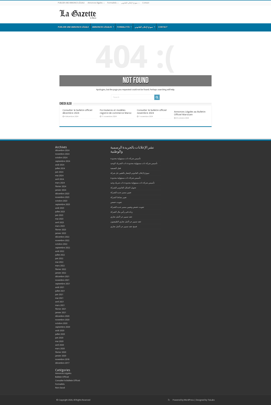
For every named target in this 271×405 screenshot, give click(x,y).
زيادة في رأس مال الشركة (121, 212)
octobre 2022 (61, 244)
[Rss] (169, 400)
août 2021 (59, 287)
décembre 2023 (62, 193)
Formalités (112, 3)
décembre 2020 (62, 316)
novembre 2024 (62, 154)
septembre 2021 (62, 283)
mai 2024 (59, 175)
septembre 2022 (62, 247)
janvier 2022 (60, 273)
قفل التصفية (115, 168)
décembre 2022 (62, 237)
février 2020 (60, 352)
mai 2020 (59, 341)
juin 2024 (59, 172)
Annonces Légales (63, 373)
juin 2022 (59, 258)
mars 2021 (60, 305)
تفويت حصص (116, 202)
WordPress (189, 400)
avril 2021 (59, 301)
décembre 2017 (62, 363)
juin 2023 (59, 215)
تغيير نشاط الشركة (118, 197)
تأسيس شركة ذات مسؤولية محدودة (125, 158)
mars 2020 (60, 348)
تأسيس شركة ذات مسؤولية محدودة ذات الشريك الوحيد (133, 163)
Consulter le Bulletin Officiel (67, 380)
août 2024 (59, 165)
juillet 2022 (60, 255)
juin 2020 (59, 338)
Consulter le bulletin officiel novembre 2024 (152, 111)
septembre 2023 (62, 204)
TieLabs (211, 400)
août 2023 (59, 208)
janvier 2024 (60, 190)
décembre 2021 (62, 276)
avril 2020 (59, 345)
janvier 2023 (60, 233)
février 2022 (60, 269)
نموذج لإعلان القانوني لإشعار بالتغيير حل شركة (129, 173)
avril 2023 (59, 222)
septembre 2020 (62, 327)
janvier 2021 (60, 312)
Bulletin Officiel (62, 377)
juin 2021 (59, 294)
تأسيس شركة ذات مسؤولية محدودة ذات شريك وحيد (132, 183)
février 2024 (60, 186)
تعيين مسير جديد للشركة (120, 192)
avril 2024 (59, 179)
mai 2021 (59, 298)
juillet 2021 (60, 291)
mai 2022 (59, 262)
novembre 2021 (62, 280)
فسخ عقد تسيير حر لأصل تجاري (123, 226)
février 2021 (60, 309)
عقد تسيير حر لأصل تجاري (121, 217)
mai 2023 (59, 219)
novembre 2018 (62, 359)
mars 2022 (60, 265)
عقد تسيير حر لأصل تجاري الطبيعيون (125, 221)
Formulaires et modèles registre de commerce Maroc (116, 111)
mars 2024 (60, 183)
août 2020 (59, 330)
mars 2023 (60, 226)
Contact (145, 3)
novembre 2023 (62, 197)
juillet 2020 (60, 334)
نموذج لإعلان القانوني (129, 3)
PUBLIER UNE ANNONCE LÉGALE (71, 3)
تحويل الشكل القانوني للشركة (123, 187)
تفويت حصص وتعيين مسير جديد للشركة (127, 207)
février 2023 (60, 229)
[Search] (157, 97)
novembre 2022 (62, 240)
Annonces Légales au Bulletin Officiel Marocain (189, 113)
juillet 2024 (60, 168)
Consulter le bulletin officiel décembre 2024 (77, 111)
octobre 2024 (61, 157)
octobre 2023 (61, 201)
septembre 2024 (62, 161)
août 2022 (59, 251)
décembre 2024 (62, 150)
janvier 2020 (60, 356)
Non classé (60, 388)
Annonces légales (95, 3)
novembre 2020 (62, 320)
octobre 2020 (61, 323)
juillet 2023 (60, 211)
